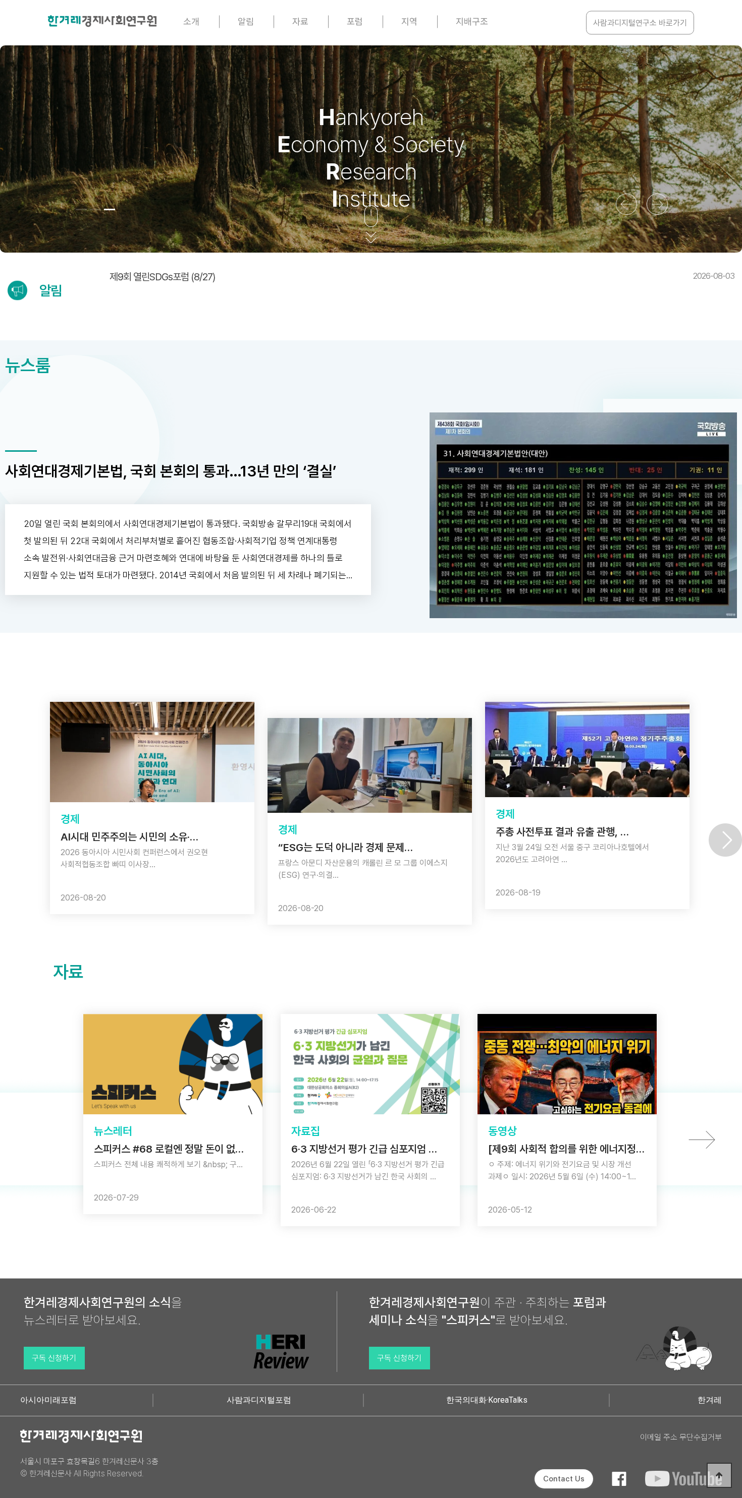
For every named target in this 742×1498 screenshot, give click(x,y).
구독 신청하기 (54, 1358)
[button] (81, 209)
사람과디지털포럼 (259, 1400)
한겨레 (710, 1400)
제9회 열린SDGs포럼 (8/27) (422, 277)
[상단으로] (719, 1475)
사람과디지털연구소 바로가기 (640, 23)
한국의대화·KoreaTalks (486, 1400)
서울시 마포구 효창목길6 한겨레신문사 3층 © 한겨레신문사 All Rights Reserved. (89, 1467)
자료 (300, 21)
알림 (246, 21)
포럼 (355, 21)
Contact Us (564, 1478)
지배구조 (472, 21)
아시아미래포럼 (48, 1400)
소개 (191, 21)
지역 (409, 21)
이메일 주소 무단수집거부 (681, 1437)
